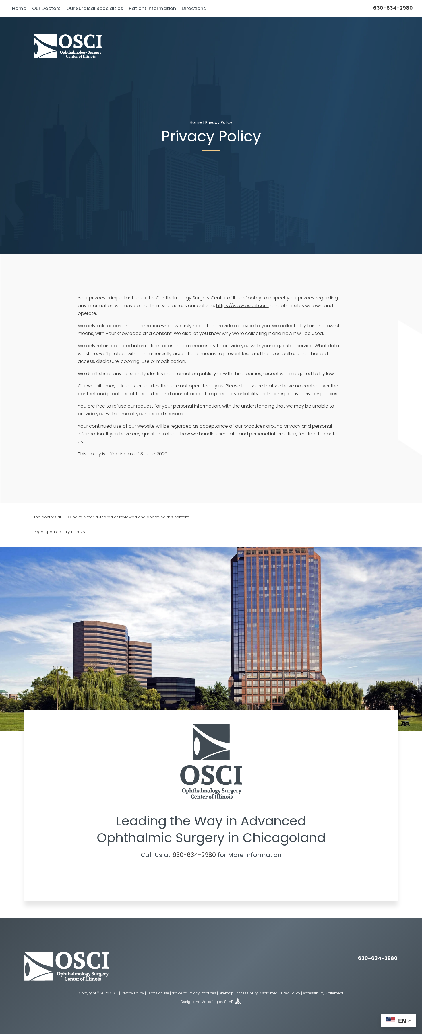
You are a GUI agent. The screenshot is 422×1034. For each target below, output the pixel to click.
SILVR (228, 1002)
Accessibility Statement (323, 993)
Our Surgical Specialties (94, 8)
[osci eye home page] (66, 979)
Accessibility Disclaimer (256, 993)
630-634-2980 (393, 8)
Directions (194, 8)
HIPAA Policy (290, 993)
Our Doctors (46, 8)
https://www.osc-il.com (242, 306)
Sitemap (226, 993)
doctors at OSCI (56, 517)
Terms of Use (158, 993)
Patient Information (152, 8)
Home (19, 8)
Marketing (209, 1002)
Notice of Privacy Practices (194, 993)
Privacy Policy (132, 993)
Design (187, 1002)
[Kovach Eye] (68, 46)
